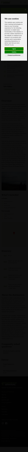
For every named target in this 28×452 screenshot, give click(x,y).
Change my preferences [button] (14, 55)
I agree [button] (14, 48)
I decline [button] (14, 52)
